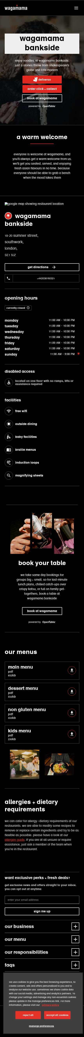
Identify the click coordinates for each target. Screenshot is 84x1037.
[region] (43, 1003)
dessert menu (23, 691)
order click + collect (42, 89)
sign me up (42, 911)
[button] (76, 8)
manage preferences (41, 1026)
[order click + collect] (42, 79)
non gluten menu (27, 713)
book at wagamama (42, 98)
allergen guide (15, 840)
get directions (38, 267)
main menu (20, 670)
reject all (28, 1015)
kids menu (19, 734)
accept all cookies (57, 1015)
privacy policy (50, 1004)
